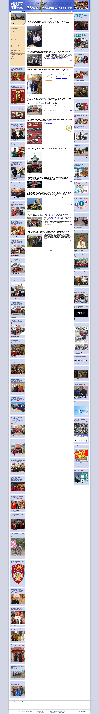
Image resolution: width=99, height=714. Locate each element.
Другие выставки (78, 179)
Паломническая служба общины (18, 36)
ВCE (38, 16)
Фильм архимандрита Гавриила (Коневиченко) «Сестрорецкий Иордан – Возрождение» (81, 318)
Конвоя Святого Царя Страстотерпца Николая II (63, 74)
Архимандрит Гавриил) (50, 152)
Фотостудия (13, 56)
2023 (48, 16)
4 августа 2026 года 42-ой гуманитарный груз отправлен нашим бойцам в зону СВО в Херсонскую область (81, 158)
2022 (51, 16)
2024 (46, 16)
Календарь (32, 701)
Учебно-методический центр (17, 54)
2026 (40, 16)
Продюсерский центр (15, 50)
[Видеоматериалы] (81, 75)
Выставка (47, 701)
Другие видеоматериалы (80, 80)
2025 (43, 16)
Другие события (13, 140)
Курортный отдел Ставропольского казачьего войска (17, 40)
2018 (61, 16)
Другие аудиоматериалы (80, 141)
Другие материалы (14, 83)
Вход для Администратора (83, 711)
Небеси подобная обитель (15, 701)
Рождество (40, 701)
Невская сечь (14, 52)
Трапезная (36, 701)
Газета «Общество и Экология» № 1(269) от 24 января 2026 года (81, 352)
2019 (59, 16)
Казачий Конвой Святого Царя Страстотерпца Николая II (17, 46)
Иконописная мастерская (16, 37)
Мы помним (13, 63)
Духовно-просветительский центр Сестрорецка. (55, 58)
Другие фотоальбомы (78, 160)
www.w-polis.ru (43, 712)
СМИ (44, 701)
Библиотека (28, 701)
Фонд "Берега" (14, 48)
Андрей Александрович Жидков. (61, 78)
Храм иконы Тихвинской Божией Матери (16, 28)
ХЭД (12, 60)
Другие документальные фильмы (81, 65)
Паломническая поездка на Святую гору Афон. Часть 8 (81, 177)
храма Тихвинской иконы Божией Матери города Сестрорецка (58, 217)
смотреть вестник (49, 123)
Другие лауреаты (77, 398)
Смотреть (86, 9)
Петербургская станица (16, 43)
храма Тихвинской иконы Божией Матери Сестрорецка (57, 75)
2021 (53, 16)
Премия (50, 701)
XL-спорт (13, 58)
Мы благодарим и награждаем (17, 61)
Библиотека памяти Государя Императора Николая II (17, 31)
